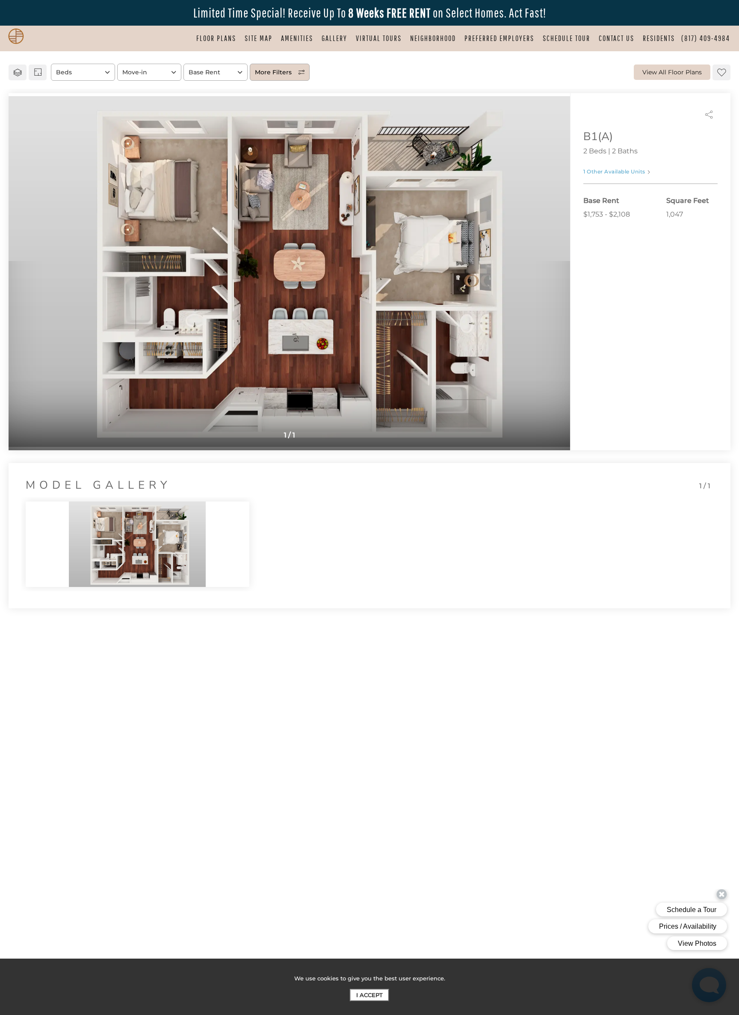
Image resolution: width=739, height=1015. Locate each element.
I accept (369, 995)
